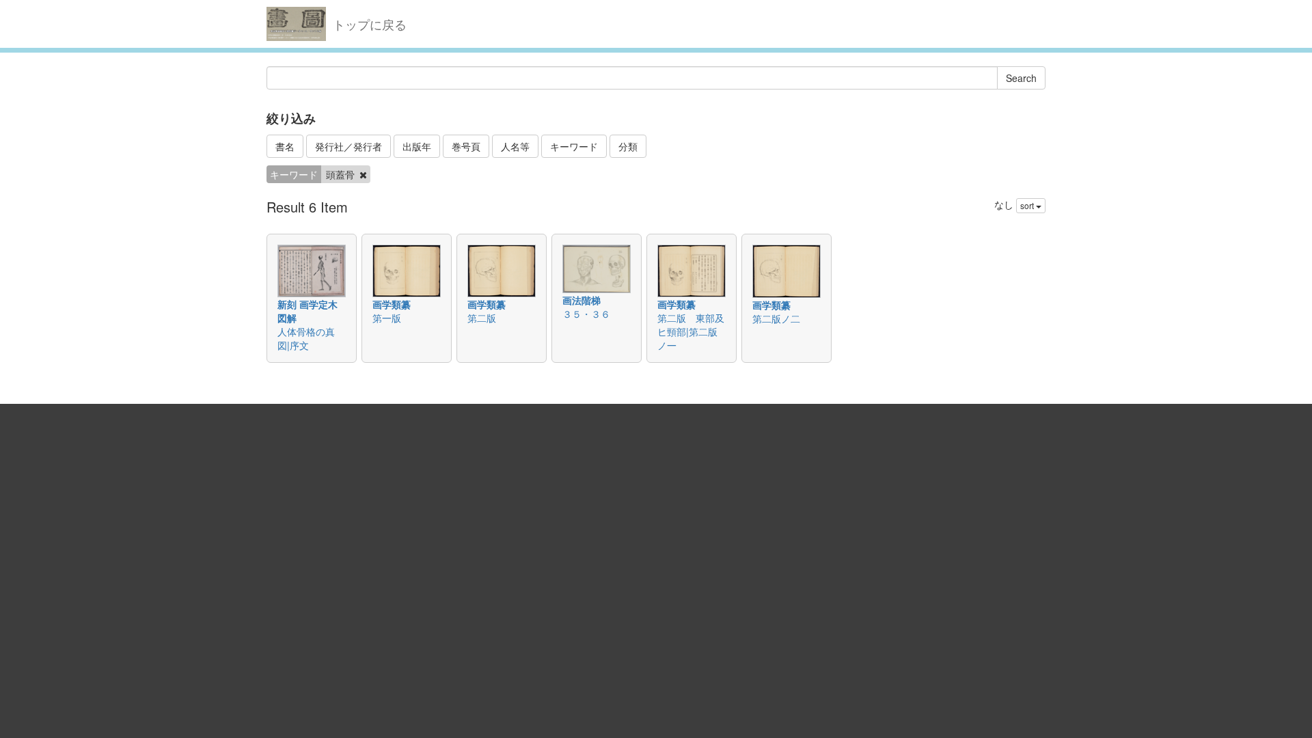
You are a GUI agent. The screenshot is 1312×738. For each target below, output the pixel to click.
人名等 (515, 146)
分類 (628, 146)
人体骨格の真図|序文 (306, 338)
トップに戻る (370, 24)
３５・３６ (586, 313)
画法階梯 (581, 300)
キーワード (574, 146)
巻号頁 (466, 146)
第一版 (386, 318)
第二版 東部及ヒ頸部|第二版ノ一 (690, 331)
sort (1028, 205)
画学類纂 (391, 304)
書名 (285, 146)
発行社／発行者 (348, 146)
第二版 (481, 318)
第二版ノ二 (776, 318)
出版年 (416, 146)
